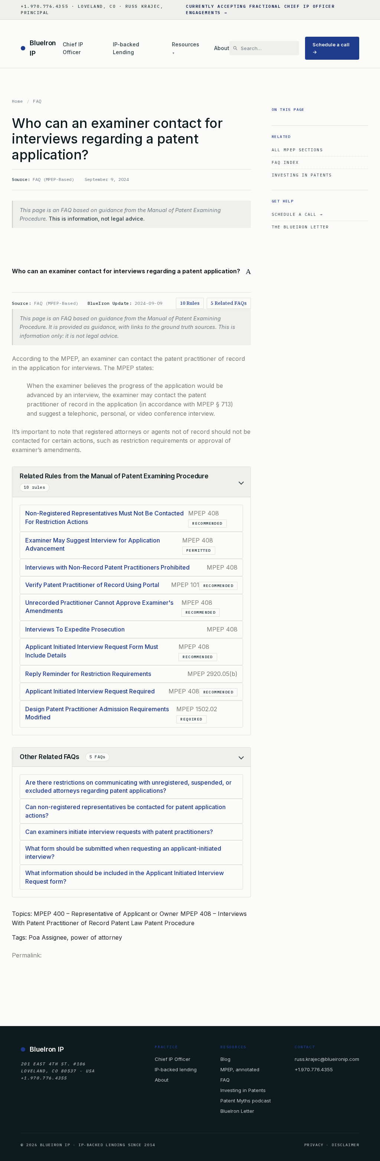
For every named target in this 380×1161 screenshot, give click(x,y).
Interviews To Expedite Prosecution (75, 629)
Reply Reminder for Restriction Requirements (88, 673)
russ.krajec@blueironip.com (327, 1059)
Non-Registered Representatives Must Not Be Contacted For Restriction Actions (104, 517)
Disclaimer (345, 1144)
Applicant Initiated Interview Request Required (90, 691)
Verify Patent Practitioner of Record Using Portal (92, 584)
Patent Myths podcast (245, 1101)
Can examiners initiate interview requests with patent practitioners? (119, 831)
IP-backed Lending (126, 48)
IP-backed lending (176, 1069)
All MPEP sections (297, 149)
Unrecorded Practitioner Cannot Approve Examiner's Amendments (99, 606)
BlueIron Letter (237, 1111)
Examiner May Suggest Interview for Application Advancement (92, 544)
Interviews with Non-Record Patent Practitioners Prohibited (107, 567)
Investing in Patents (302, 175)
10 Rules (190, 303)
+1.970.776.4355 (314, 1069)
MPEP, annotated (239, 1069)
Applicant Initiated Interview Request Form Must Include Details (91, 651)
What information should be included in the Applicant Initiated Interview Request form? (124, 877)
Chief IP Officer (73, 48)
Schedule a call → (331, 48)
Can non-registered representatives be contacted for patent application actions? (125, 811)
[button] (131, 271)
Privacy (314, 1144)
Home (17, 101)
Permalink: (27, 955)
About (221, 48)
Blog (225, 1059)
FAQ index (285, 162)
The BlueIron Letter (300, 227)
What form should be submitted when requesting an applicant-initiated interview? (123, 852)
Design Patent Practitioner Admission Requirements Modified (97, 713)
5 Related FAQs (229, 303)
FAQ (37, 101)
